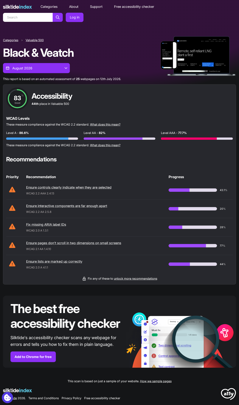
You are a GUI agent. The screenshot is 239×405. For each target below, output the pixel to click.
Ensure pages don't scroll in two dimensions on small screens (73, 243)
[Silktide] (17, 7)
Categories (49, 7)
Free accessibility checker (134, 7)
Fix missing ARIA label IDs (46, 224)
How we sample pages (156, 381)
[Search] (58, 17)
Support (96, 7)
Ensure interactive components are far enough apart (66, 206)
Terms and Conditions (43, 398)
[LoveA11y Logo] (228, 394)
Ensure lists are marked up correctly (54, 261)
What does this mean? (105, 124)
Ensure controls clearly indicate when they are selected (68, 187)
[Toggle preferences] (7, 397)
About (73, 7)
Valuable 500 (35, 40)
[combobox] (36, 68)
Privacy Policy (71, 398)
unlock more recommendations (135, 278)
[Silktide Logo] (17, 390)
